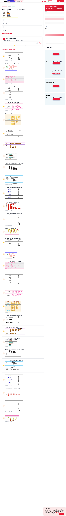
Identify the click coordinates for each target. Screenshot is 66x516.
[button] (22, 20)
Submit (55, 35)
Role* (46, 24)
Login (54, 1)
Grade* (46, 28)
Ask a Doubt (6, 3)
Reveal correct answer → (7, 33)
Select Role (47, 26)
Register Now (60, 1)
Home (3, 3)
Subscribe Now (56, 53)
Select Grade (48, 30)
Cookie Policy (57, 512)
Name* (46, 11)
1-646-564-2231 (44, 1)
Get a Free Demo (56, 63)
